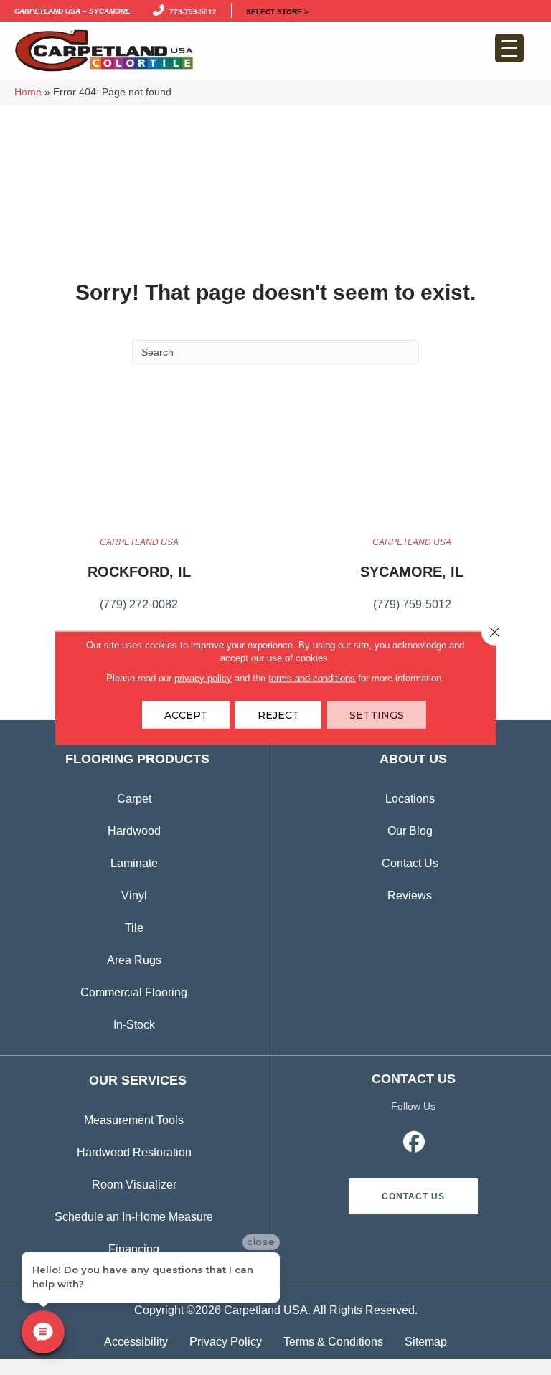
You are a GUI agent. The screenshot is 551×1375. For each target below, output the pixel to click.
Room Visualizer (134, 1184)
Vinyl (134, 895)
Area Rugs (134, 960)
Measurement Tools (134, 1120)
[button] (413, 1196)
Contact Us (410, 863)
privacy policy (203, 677)
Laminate (134, 863)
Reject (278, 714)
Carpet (134, 799)
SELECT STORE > (277, 10)
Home (28, 92)
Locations (410, 799)
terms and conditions (311, 677)
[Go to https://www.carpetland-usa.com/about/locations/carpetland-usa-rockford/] (139, 582)
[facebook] (414, 1144)
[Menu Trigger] (509, 48)
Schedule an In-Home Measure (134, 1217)
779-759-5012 (191, 10)
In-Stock (134, 1025)
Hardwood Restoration (134, 1152)
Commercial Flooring (133, 992)
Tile (134, 928)
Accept (185, 714)
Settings (376, 714)
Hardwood (134, 831)
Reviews (409, 895)
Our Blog (410, 831)
